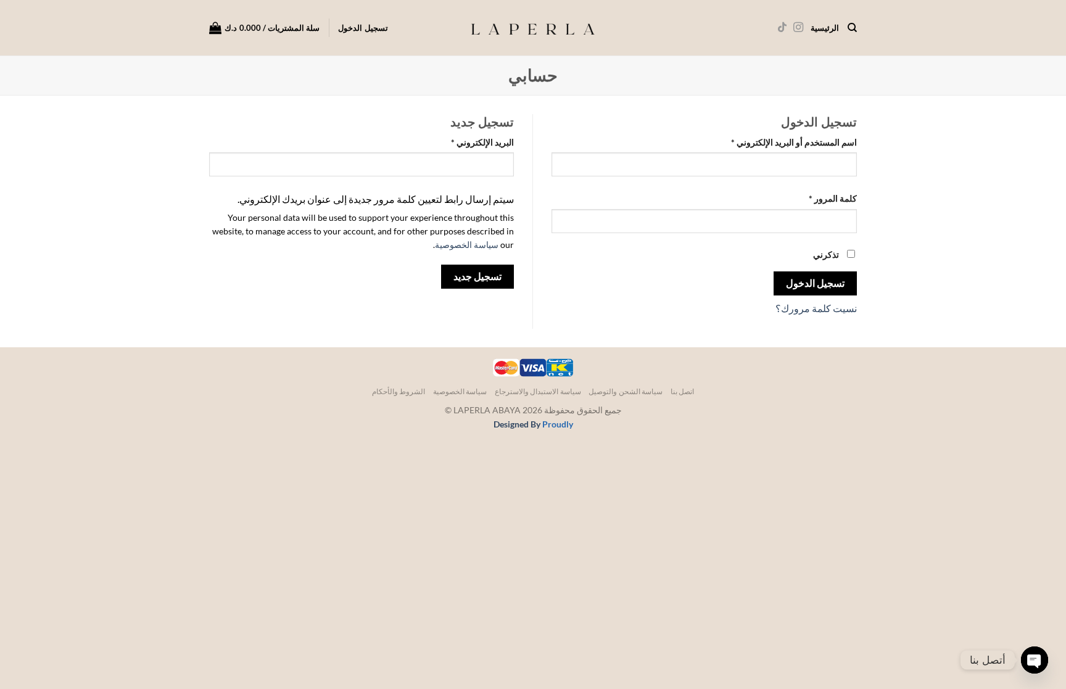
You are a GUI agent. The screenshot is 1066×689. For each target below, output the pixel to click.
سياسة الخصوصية (466, 245)
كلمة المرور (820, 198)
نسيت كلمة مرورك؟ (816, 308)
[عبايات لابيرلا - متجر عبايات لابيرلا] (533, 27)
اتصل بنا (683, 391)
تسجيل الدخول (815, 283)
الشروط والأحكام (399, 391)
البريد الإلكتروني (469, 141)
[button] (264, 27)
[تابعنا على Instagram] (798, 27)
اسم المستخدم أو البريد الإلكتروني (781, 141)
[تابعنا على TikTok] (782, 27)
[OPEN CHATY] (1034, 660)
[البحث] (852, 27)
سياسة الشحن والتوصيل (626, 391)
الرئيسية (825, 28)
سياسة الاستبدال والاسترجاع (538, 391)
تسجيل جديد (477, 276)
